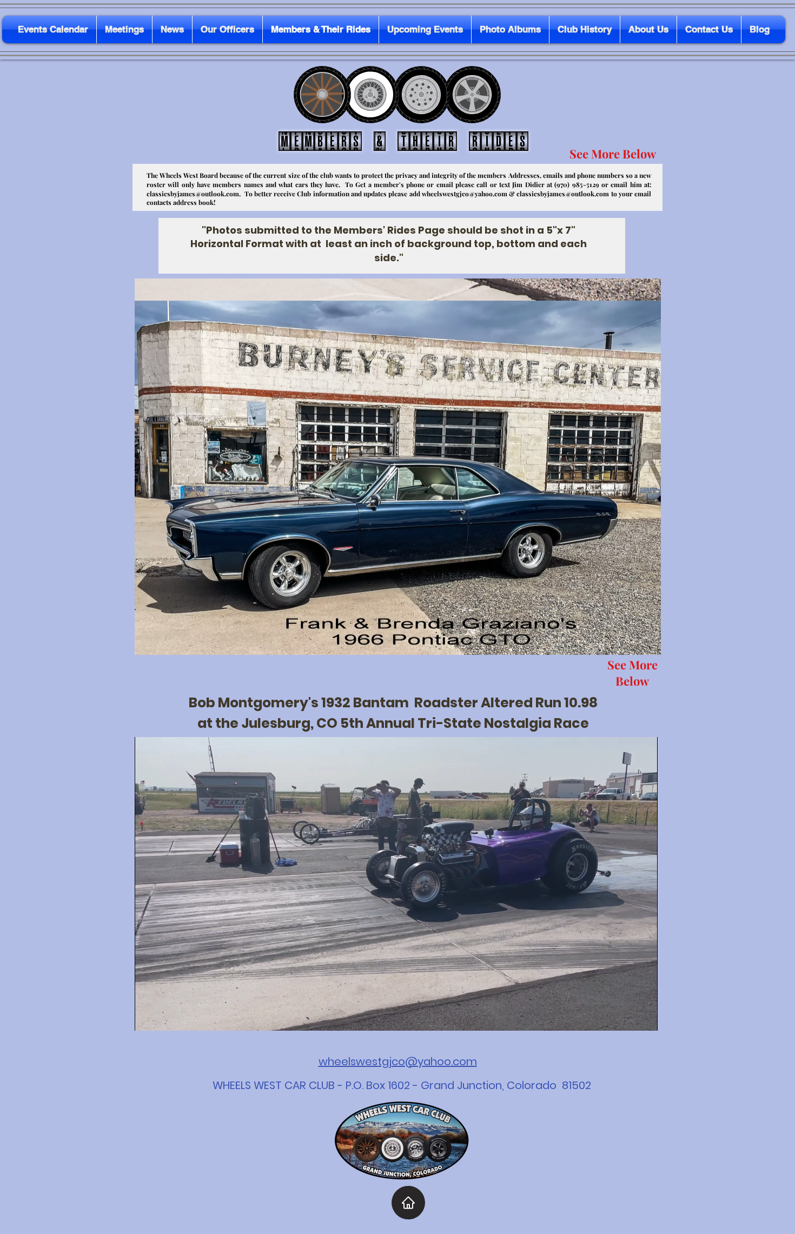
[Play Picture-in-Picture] (625, 1016)
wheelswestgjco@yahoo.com (464, 193)
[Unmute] (167, 1016)
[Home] (408, 1202)
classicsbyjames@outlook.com (193, 193)
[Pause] (149, 1016)
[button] (398, 466)
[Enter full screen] (643, 1016)
